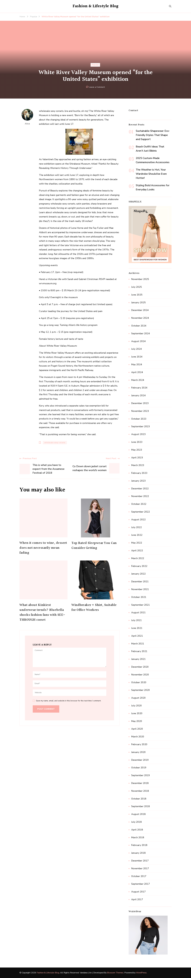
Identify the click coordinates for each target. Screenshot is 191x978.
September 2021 (140, 604)
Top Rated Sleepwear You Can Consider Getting (94, 546)
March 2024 (137, 380)
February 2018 (139, 845)
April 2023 (137, 457)
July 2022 (136, 527)
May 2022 (136, 542)
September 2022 (140, 511)
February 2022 (139, 566)
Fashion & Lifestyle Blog (95, 6)
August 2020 (138, 697)
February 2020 (139, 744)
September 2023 (140, 426)
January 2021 (138, 659)
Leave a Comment (97, 87)
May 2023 (136, 449)
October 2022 (138, 504)
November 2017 (140, 868)
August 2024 (138, 341)
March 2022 (137, 558)
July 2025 (136, 286)
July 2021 (136, 620)
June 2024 (136, 356)
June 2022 (136, 535)
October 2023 (138, 418)
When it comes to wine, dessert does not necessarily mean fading (43, 548)
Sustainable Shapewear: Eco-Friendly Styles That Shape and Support (153, 135)
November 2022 (140, 496)
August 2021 (138, 612)
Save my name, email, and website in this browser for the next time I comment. (68, 700)
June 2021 (136, 628)
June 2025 (136, 294)
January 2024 (138, 395)
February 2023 (139, 473)
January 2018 (138, 852)
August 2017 (138, 891)
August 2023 (138, 434)
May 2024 (136, 364)
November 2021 (140, 589)
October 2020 (138, 682)
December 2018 (140, 783)
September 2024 (140, 333)
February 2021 (139, 651)
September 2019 (140, 775)
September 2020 (140, 690)
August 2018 (138, 814)
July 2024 (136, 348)
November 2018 (140, 790)
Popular (95, 65)
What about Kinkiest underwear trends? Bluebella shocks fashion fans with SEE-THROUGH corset (42, 612)
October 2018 (138, 798)
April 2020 (137, 728)
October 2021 (138, 597)
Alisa (27, 123)
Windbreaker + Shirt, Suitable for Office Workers (94, 607)
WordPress (141, 972)
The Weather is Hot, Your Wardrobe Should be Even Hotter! (151, 174)
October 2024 (138, 325)
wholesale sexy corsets (54, 442)
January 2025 (138, 302)
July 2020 (136, 705)
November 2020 (140, 674)
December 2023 (140, 403)
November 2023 (140, 411)
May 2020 (136, 721)
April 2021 (137, 635)
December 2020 (140, 666)
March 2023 (137, 465)
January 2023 (138, 480)
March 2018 (137, 837)
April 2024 (137, 372)
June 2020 (136, 713)
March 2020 (137, 736)
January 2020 (138, 752)
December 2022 (140, 488)
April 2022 (137, 550)
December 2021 (140, 581)
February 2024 (139, 387)
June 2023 (136, 442)
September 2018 (140, 806)
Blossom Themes (115, 972)
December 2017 (140, 860)
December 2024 (140, 310)
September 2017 (140, 883)
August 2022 (138, 519)
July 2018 (136, 821)
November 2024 (140, 317)
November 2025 (140, 279)
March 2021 (137, 643)
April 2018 (137, 829)
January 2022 (138, 573)
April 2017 (137, 899)
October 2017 (138, 876)
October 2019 (138, 767)
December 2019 (140, 759)
